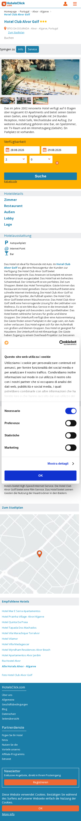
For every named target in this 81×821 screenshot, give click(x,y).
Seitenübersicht (10, 718)
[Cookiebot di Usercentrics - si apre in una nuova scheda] (59, 342)
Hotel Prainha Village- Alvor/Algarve (23, 616)
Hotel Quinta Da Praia (15, 622)
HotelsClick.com (13, 4)
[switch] (70, 423)
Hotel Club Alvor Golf (17, 14)
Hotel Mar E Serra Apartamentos (21, 611)
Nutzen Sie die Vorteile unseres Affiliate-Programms (13, 749)
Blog (4, 709)
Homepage (10, 11)
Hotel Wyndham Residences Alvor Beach (26, 649)
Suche (40, 176)
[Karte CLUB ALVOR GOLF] (39, 554)
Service (32, 49)
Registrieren (40, 782)
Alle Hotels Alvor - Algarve (19, 666)
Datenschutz (9, 714)
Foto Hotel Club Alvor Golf (17, 675)
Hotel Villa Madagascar (15, 644)
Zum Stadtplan (16, 32)
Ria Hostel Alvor (11, 661)
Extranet (6, 759)
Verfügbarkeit (15, 141)
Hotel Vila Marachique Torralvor (21, 633)
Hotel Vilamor (10, 638)
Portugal (24, 11)
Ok (40, 808)
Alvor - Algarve (40, 11)
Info (20, 49)
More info (8, 814)
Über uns (7, 695)
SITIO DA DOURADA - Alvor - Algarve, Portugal (32, 28)
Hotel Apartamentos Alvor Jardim (21, 655)
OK (40, 475)
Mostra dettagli (58, 463)
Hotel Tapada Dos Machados (19, 627)
